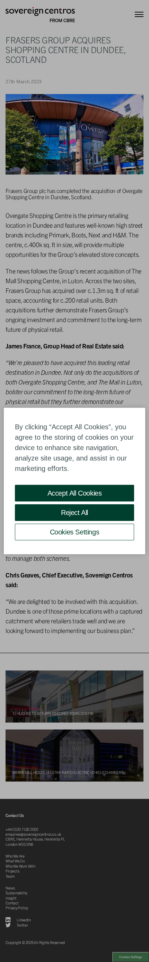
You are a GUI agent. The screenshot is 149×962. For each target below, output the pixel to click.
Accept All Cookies (74, 493)
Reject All (74, 512)
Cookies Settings (74, 532)
